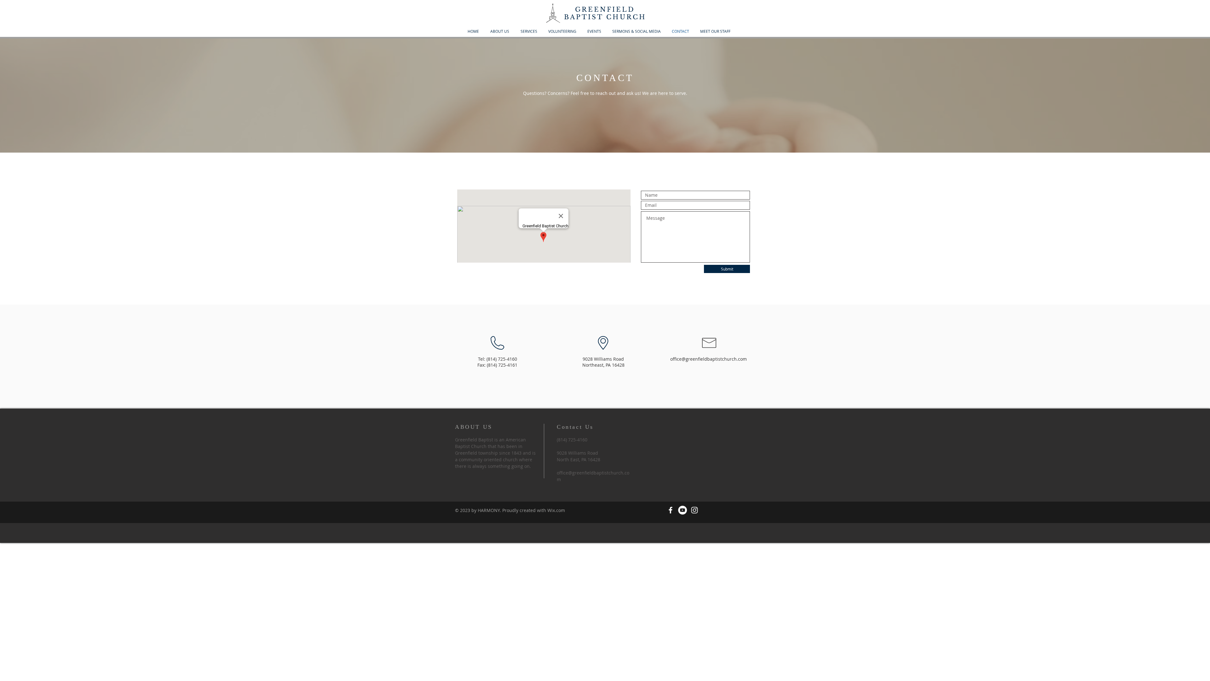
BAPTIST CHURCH (605, 17)
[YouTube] (682, 510)
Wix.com (556, 510)
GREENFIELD (605, 9)
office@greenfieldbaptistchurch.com (708, 359)
